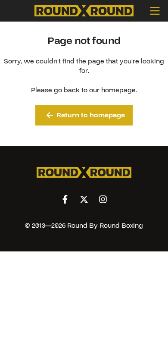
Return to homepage (90, 115)
